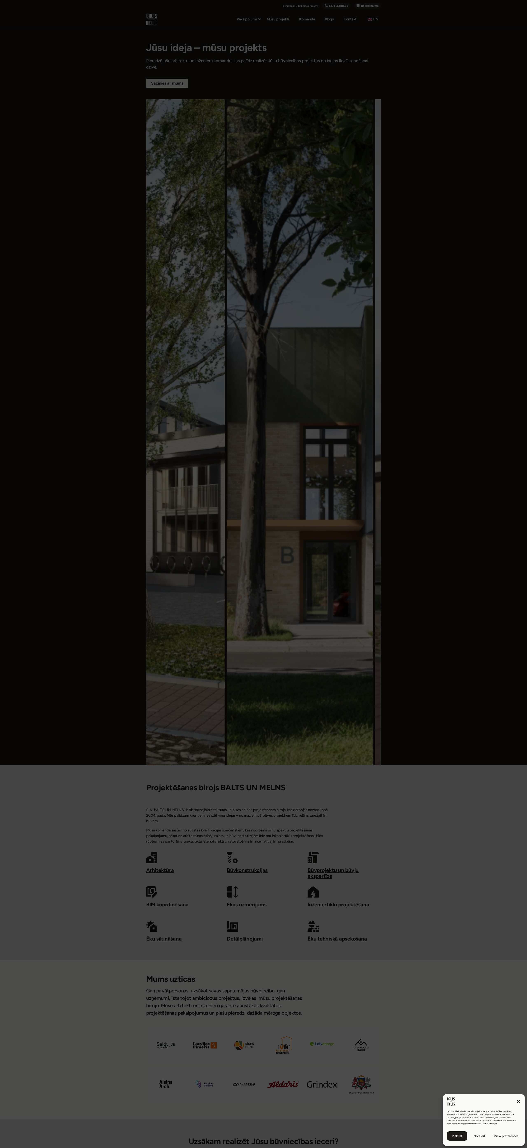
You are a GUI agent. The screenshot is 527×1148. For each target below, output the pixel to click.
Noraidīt (479, 1136)
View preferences (506, 1136)
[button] (519, 1101)
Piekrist (457, 1136)
